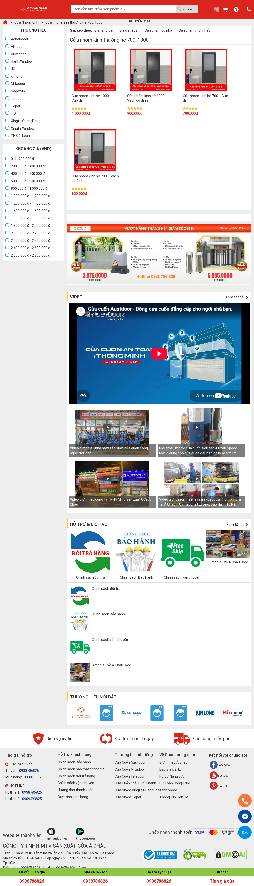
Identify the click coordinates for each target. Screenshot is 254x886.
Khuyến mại (139, 21)
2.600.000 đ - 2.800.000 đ (30, 255)
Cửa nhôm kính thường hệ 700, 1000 (74, 22)
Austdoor (18, 54)
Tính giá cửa (222, 881)
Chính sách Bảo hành (74, 762)
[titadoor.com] (89, 831)
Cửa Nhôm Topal (128, 797)
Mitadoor (18, 84)
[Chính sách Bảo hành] (113, 630)
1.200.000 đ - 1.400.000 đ (30, 203)
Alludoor (17, 47)
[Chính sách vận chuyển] (113, 656)
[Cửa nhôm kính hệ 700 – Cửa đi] (206, 70)
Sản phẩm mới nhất (194, 30)
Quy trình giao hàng (73, 797)
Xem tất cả (235, 297)
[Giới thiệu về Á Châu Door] (113, 681)
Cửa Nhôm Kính (26, 22)
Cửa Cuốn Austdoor (130, 762)
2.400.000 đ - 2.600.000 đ (30, 248)
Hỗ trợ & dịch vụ (88, 524)
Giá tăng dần (104, 30)
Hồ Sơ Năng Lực (172, 776)
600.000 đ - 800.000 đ (28, 181)
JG (13, 69)
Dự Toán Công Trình (175, 783)
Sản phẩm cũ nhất (159, 30)
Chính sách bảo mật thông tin (81, 769)
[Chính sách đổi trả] (113, 605)
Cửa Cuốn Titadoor (130, 776)
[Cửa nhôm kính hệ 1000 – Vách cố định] (151, 70)
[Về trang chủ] (5, 22)
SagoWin (18, 91)
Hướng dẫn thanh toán (75, 790)
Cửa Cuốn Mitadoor (130, 769)
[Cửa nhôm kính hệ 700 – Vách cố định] (95, 151)
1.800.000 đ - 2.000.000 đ (30, 226)
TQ (13, 113)
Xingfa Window (22, 128)
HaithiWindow (21, 61)
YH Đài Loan (20, 136)
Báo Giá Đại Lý (170, 769)
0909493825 (31, 799)
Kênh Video (168, 790)
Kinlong (16, 76)
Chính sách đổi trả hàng (76, 776)
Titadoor (18, 99)
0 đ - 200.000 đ (22, 159)
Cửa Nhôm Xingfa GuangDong (138, 790)
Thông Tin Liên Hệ (173, 797)
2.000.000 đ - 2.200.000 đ (30, 233)
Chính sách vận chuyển (76, 783)
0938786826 (28, 771)
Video (76, 296)
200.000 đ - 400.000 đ (28, 166)
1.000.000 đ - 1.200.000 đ (30, 196)
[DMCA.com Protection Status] (231, 859)
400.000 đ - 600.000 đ (28, 174)
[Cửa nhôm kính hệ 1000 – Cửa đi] (95, 70)
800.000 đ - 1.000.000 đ (29, 188)
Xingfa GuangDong (25, 121)
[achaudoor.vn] (60, 831)
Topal (15, 106)
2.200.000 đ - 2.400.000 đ (30, 240)
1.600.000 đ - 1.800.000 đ (30, 218)
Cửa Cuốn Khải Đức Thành (135, 783)
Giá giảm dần (129, 30)
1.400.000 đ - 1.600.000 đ (30, 211)
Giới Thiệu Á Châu (173, 762)
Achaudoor (19, 39)
